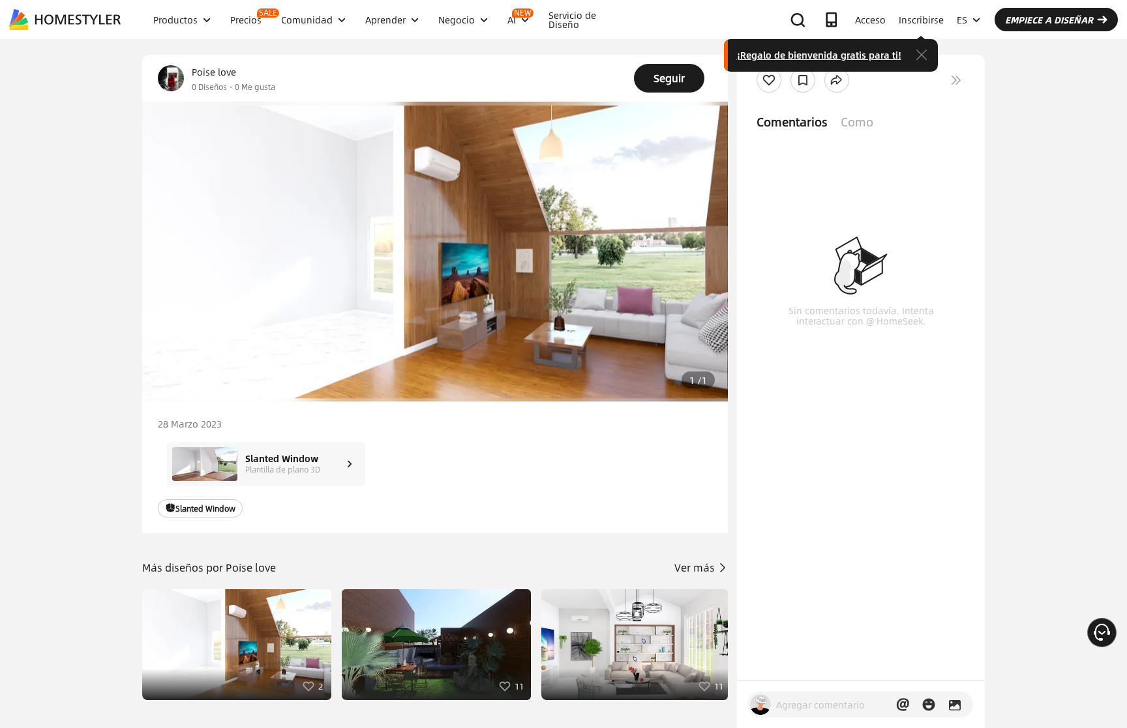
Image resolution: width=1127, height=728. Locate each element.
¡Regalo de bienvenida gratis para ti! (819, 54)
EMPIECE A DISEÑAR (1049, 19)
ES (962, 19)
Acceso (870, 19)
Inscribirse (921, 19)
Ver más (695, 567)
